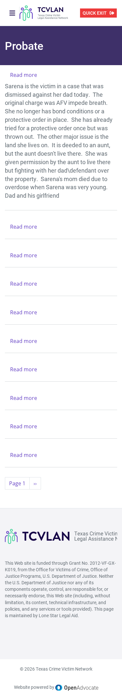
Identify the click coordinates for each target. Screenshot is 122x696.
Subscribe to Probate (7, 497)
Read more (23, 74)
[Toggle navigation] (12, 13)
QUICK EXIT (95, 13)
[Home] (44, 13)
